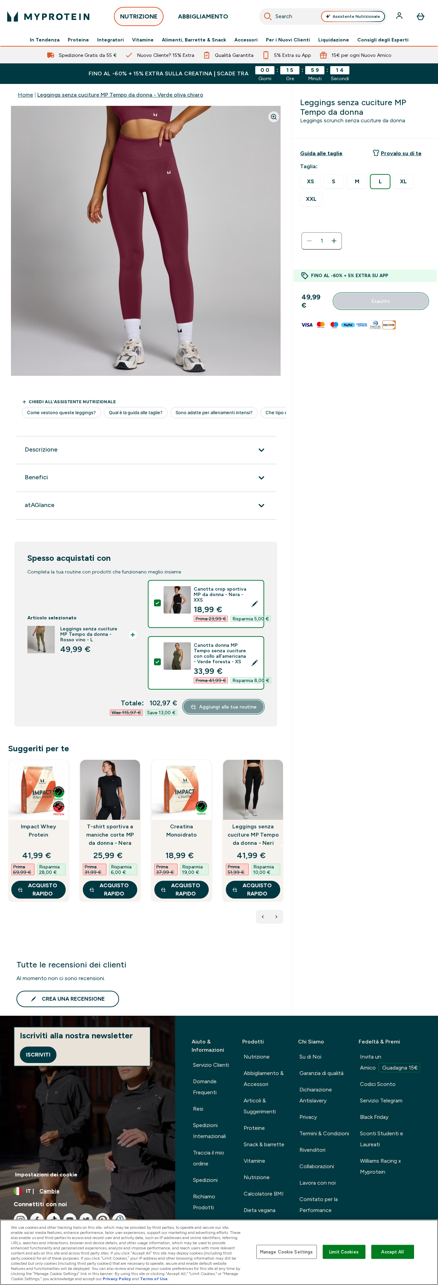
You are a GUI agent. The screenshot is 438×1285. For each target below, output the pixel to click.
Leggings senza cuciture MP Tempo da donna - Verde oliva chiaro (120, 95)
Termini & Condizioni (324, 1133)
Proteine (78, 39)
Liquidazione (333, 39)
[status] (321, 241)
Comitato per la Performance (318, 1204)
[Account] (400, 16)
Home (25, 95)
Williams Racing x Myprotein (380, 1166)
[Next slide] (282, 845)
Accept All (392, 1251)
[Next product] (276, 917)
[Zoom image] (273, 116)
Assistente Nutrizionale (356, 16)
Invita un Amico (389, 1062)
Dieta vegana (259, 1210)
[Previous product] (263, 917)
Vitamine (143, 39)
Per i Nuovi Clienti (288, 39)
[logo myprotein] (48, 16)
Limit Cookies (344, 1251)
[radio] (310, 181)
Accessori (246, 39)
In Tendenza (45, 39)
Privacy (308, 1117)
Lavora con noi (317, 1183)
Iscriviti (38, 1055)
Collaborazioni (316, 1166)
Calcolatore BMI (264, 1194)
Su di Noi (310, 1057)
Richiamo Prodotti (204, 1202)
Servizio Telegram (381, 1100)
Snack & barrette (264, 1144)
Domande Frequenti (205, 1086)
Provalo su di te (401, 153)
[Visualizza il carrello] (420, 16)
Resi (198, 1109)
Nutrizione (257, 1057)
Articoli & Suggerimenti (260, 1106)
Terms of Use (154, 1278)
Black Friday (374, 1117)
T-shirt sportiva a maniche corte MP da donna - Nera (110, 835)
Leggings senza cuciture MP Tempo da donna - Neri (253, 835)
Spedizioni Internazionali (209, 1130)
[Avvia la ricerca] (268, 16)
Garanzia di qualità (321, 1073)
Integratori (110, 39)
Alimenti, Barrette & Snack (194, 39)
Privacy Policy (117, 1278)
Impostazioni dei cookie (46, 1174)
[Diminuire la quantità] (309, 241)
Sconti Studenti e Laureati (381, 1138)
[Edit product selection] (254, 604)
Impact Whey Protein (38, 831)
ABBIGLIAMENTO (203, 16)
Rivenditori (312, 1150)
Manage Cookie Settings (286, 1251)
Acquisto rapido (42, 889)
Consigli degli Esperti (383, 39)
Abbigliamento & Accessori (264, 1078)
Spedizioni (205, 1180)
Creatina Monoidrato (181, 831)
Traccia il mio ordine (208, 1158)
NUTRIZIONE (138, 16)
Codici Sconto (378, 1084)
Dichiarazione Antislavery (315, 1095)
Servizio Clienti (211, 1065)
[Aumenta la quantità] (334, 241)
